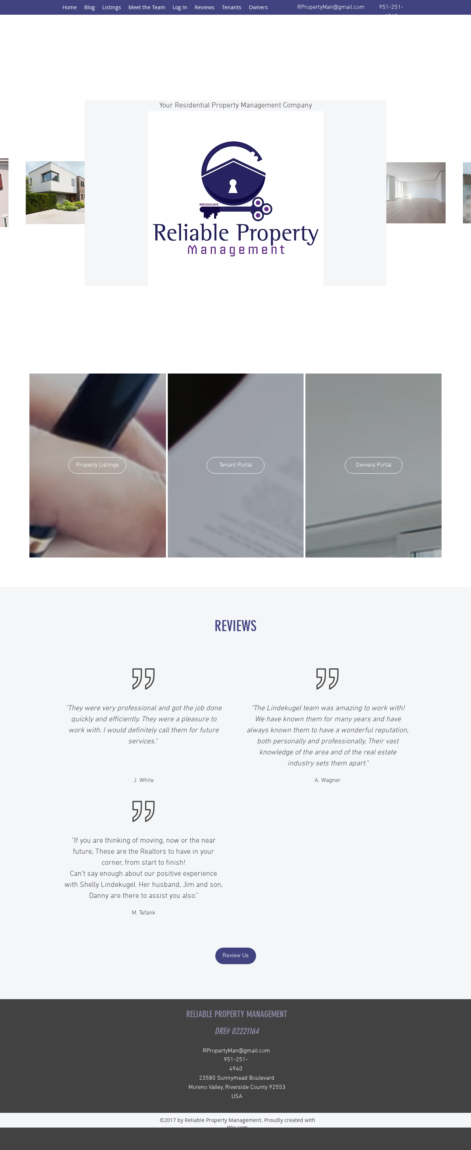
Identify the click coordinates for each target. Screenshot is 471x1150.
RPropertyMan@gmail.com (331, 7)
